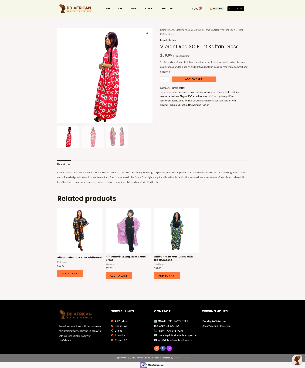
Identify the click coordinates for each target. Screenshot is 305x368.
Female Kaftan (212, 29)
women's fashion (200, 105)
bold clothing (196, 92)
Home (108, 8)
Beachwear (183, 92)
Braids (135, 8)
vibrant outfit (184, 105)
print (181, 100)
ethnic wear (202, 96)
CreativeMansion (182, 357)
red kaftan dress (205, 100)
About (121, 8)
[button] (147, 33)
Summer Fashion (168, 105)
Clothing (180, 29)
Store (148, 8)
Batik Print (171, 92)
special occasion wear (226, 100)
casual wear (210, 92)
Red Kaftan (190, 100)
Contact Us (166, 8)
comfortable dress (169, 96)
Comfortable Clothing (228, 92)
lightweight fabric (169, 100)
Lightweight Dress (226, 96)
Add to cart (194, 79)
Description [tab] (64, 163)
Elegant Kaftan (187, 96)
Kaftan (212, 96)
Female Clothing (194, 29)
